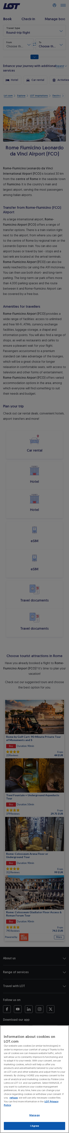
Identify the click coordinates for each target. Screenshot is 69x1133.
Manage (34, 1115)
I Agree (34, 1125)
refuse (14, 1097)
